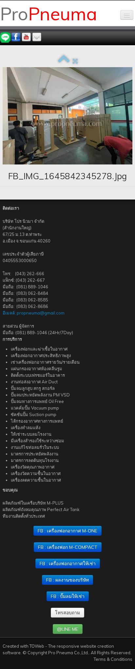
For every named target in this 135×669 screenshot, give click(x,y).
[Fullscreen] (75, 61)
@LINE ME (67, 629)
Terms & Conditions (113, 659)
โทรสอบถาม (67, 613)
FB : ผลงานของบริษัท (67, 580)
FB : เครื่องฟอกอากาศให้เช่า (68, 563)
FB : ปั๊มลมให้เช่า (68, 596)
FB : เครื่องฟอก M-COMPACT (67, 547)
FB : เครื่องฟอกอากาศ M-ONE (67, 531)
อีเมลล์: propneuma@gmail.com (34, 312)
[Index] (63, 61)
